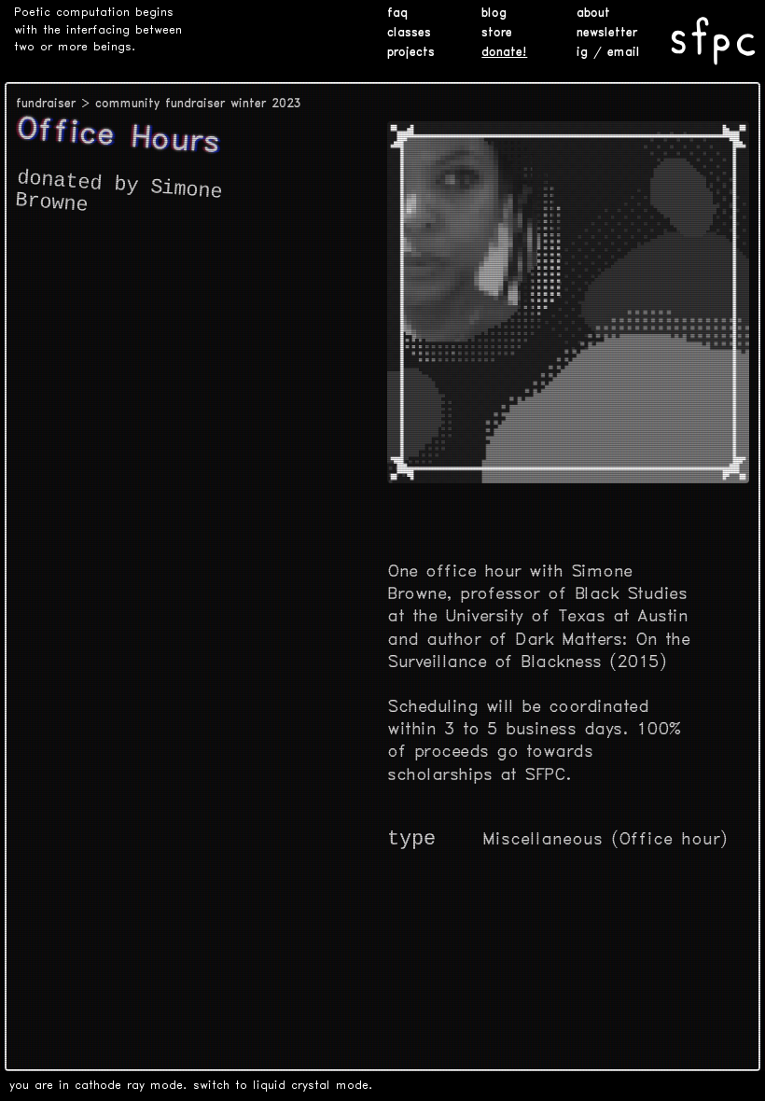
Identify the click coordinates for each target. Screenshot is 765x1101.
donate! (504, 53)
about (593, 14)
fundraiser (46, 104)
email (623, 53)
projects (411, 53)
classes (409, 33)
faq (397, 14)
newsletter (607, 33)
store (496, 33)
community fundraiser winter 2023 (198, 104)
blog (494, 14)
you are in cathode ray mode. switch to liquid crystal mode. (191, 1086)
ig (582, 53)
